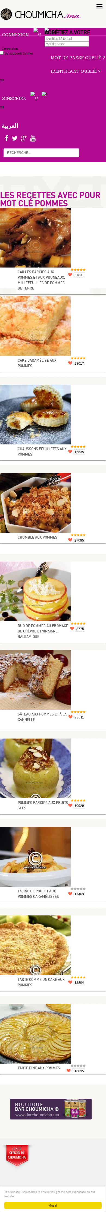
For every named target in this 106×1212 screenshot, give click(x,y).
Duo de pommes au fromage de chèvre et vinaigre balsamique (43, 631)
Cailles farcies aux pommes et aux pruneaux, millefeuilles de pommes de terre (41, 280)
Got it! (53, 1205)
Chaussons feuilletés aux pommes (42, 451)
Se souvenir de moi (18, 53)
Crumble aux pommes (37, 537)
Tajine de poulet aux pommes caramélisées (38, 894)
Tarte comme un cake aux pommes (41, 982)
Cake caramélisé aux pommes (37, 363)
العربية (10, 125)
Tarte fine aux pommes (39, 1068)
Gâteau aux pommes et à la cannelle (42, 717)
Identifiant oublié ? (76, 71)
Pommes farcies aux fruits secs (43, 805)
